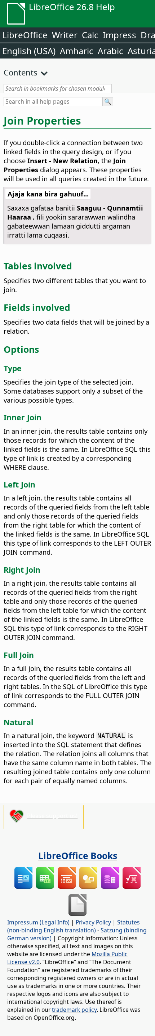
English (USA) (29, 51)
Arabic (110, 51)
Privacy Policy (93, 922)
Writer (65, 35)
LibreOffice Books (77, 855)
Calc (90, 35)
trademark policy (74, 1010)
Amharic (76, 51)
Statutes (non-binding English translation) (73, 926)
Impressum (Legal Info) (38, 922)
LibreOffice (25, 35)
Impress (119, 35)
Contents (20, 72)
